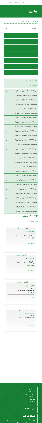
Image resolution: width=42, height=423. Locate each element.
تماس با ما (33, 73)
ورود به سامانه (18, 2)
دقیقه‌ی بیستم (30, 258)
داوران (34, 66)
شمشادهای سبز (29, 313)
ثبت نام (8, 2)
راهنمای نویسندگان (30, 54)
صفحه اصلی (34, 21)
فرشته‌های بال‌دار (29, 231)
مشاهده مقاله (30, 243)
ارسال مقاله (32, 60)
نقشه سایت (32, 401)
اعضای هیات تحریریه (29, 393)
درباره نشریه (31, 391)
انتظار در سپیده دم (29, 285)
